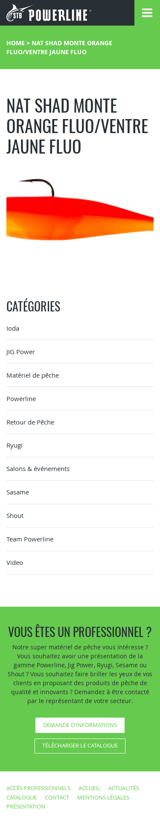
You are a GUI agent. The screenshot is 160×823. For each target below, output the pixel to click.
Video (14, 562)
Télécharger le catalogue (80, 745)
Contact (57, 797)
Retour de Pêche (30, 422)
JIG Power (20, 351)
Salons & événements (38, 468)
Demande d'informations (80, 725)
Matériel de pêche (32, 375)
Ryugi (14, 445)
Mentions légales (103, 797)
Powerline (21, 398)
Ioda (12, 328)
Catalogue (21, 797)
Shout (14, 515)
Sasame (17, 492)
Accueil (89, 788)
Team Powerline (29, 539)
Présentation (25, 806)
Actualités (123, 788)
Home (15, 43)
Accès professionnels (38, 788)
